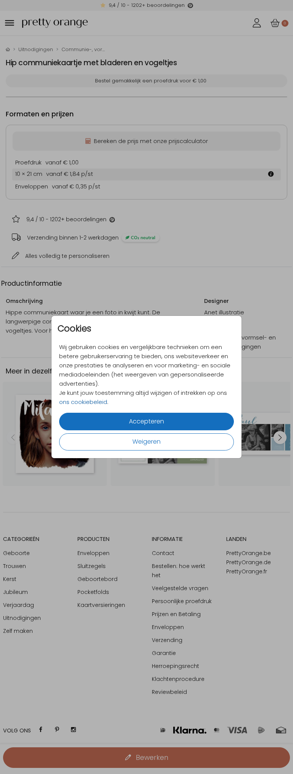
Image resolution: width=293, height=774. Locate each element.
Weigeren (146, 441)
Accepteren (146, 421)
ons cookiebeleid (83, 402)
